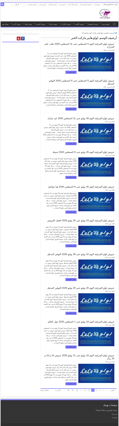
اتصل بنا (114, 417)
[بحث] (2, 4)
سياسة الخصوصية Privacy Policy (106, 410)
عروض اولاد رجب (73, 4)
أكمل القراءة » (71, 72)
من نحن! (114, 414)
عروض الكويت (79, 24)
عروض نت (97, 4)
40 (68, 390)
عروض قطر (28, 24)
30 (72, 390)
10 (89, 390)
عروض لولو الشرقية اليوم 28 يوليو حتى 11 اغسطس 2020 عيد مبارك (80, 118)
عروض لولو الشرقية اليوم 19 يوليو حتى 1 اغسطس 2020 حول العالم (81, 321)
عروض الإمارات (66, 24)
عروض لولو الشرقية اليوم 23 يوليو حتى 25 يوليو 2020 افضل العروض (80, 220)
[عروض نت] (105, 13)
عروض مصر (106, 24)
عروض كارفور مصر (86, 4)
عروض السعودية (93, 24)
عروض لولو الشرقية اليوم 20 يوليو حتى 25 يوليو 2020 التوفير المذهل (80, 288)
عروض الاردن (16, 24)
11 (85, 390)
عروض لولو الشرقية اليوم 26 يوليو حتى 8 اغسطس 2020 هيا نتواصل (81, 186)
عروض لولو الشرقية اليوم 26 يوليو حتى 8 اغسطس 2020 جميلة (83, 152)
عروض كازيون (53, 4)
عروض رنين (42, 4)
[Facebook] (18, 4)
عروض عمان (53, 24)
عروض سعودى (32, 4)
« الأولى (113, 390)
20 (77, 390)
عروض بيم (62, 4)
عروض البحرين (41, 24)
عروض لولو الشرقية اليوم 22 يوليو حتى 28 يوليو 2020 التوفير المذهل (80, 254)
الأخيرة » (58, 390)
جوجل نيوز (5, 24)
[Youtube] (16, 4)
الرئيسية (112, 33)
